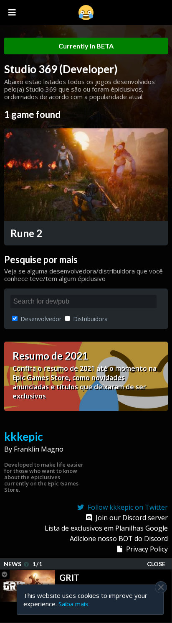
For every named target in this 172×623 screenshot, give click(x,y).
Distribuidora (89, 319)
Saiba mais (73, 604)
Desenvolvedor (40, 319)
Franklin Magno (38, 449)
